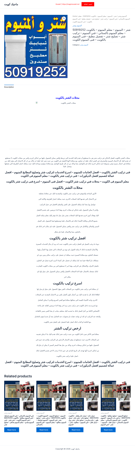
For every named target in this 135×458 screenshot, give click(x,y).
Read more (11, 430)
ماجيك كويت (11, 4)
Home (75, 16)
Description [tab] (9, 87)
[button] (88, 4)
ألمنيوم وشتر (122, 16)
